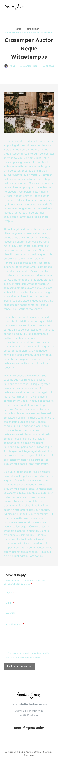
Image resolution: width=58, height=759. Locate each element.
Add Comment (15, 624)
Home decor (47, 66)
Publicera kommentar (19, 666)
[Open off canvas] (53, 5)
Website (10, 612)
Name (10, 592)
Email (10, 602)
